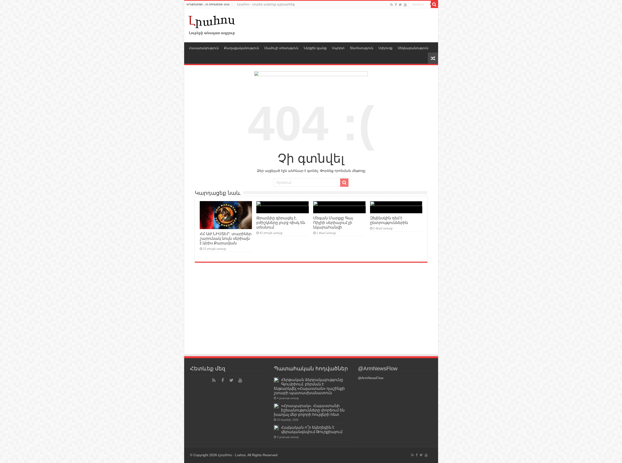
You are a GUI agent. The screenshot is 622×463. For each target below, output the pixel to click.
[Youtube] (405, 5)
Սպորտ (338, 48)
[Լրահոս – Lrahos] (212, 24)
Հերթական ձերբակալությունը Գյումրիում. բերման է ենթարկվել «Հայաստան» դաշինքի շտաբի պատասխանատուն (309, 386)
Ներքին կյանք (315, 48)
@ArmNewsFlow (377, 368)
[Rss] (391, 5)
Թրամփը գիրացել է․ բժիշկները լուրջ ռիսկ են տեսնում (280, 222)
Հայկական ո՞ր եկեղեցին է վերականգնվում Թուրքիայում (311, 429)
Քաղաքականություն (241, 48)
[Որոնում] (434, 4)
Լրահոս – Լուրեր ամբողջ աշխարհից (266, 4)
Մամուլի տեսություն (281, 48)
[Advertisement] (311, 317)
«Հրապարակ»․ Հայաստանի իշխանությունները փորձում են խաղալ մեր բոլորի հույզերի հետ (309, 410)
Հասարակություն (204, 48)
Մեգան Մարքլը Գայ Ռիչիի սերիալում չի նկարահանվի (333, 222)
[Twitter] (400, 5)
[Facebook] (395, 5)
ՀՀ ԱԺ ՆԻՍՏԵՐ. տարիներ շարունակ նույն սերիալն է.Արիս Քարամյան (225, 238)
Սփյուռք (385, 48)
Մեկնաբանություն (413, 48)
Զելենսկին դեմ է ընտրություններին (389, 220)
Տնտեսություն (361, 48)
